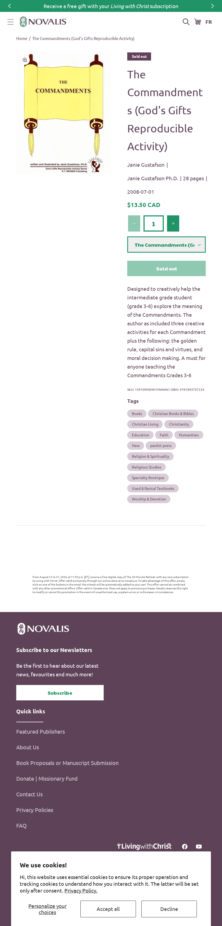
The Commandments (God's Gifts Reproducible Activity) (83, 38)
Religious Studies (146, 466)
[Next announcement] (212, 6)
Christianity (179, 424)
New (136, 445)
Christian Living (145, 424)
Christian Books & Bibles (173, 413)
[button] (10, 22)
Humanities (189, 434)
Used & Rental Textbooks (153, 488)
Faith (164, 434)
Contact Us (29, 794)
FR (208, 21)
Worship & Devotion (149, 498)
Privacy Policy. (80, 890)
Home (21, 38)
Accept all (108, 908)
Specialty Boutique (148, 477)
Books (137, 413)
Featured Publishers (40, 731)
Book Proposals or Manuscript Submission (67, 762)
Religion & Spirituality (150, 456)
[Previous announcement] (9, 6)
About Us (27, 747)
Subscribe (60, 692)
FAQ (21, 825)
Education (140, 434)
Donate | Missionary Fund (47, 778)
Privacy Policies (34, 809)
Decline (169, 908)
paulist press (161, 445)
